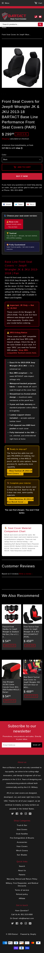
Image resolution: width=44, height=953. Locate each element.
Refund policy (22, 894)
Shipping (5, 139)
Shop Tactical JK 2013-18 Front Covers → (19, 472)
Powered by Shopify (28, 934)
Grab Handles (22, 834)
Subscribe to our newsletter (22, 728)
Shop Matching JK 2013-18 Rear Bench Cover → (20, 500)
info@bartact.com (26, 918)
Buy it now (22, 176)
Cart (40, 3)
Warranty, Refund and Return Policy (22, 879)
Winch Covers (22, 850)
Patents (22, 875)
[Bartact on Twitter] (12, 814)
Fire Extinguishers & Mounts (22, 838)
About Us (22, 870)
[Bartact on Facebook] (17, 814)
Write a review (25, 574)
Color (4, 155)
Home (4, 27)
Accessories (22, 842)
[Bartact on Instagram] (26, 814)
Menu (7, 3)
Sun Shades (22, 855)
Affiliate (22, 898)
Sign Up (37, 745)
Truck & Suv (22, 825)
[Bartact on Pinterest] (21, 814)
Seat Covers (22, 829)
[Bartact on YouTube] (30, 814)
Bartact (15, 934)
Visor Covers (21, 846)
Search (22, 866)
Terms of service (22, 890)
